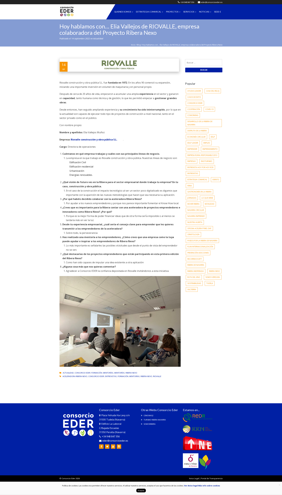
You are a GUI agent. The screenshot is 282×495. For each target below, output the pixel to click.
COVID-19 (209, 109)
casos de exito (194, 97)
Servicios (188, 11)
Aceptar (141, 490)
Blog (139, 45)
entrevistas (111, 376)
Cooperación (193, 109)
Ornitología (193, 234)
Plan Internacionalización (200, 246)
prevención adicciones (198, 253)
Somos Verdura (212, 277)
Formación (96, 372)
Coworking (192, 115)
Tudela (209, 283)
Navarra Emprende (196, 216)
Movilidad (209, 204)
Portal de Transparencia (212, 478)
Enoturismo (206, 161)
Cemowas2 (148, 415)
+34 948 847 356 (187, 2)
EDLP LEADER (192, 143)
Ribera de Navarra (195, 265)
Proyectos (172, 11)
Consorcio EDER (82, 372)
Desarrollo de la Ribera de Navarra (199, 123)
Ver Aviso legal (191, 485)
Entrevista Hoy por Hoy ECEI (200, 167)
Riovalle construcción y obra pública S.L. (94, 139)
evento (216, 179)
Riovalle (157, 376)
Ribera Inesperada (195, 271)
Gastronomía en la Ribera (199, 191)
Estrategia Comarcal (148, 11)
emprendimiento (210, 149)
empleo (206, 143)
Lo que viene (207, 198)
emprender (192, 149)
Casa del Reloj (212, 91)
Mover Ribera (193, 204)
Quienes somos (122, 11)
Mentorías (108, 372)
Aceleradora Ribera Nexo (75, 376)
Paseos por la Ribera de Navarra (202, 240)
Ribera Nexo (131, 372)
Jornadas (191, 198)
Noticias (204, 11)
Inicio (133, 45)
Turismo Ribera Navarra (154, 420)
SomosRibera (149, 424)
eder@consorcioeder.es (212, 2)
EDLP (213, 137)
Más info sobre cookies (209, 485)
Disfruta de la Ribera (197, 130)
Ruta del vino (193, 277)
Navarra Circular (195, 210)
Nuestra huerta (194, 222)
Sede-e (217, 11)
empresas (191, 161)
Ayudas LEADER (194, 91)
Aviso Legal (194, 478)
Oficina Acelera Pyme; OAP (199, 228)
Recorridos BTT (194, 259)
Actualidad (98, 38)
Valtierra (191, 289)
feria (189, 185)
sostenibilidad (194, 283)
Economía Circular (196, 137)
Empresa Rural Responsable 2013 (202, 155)
